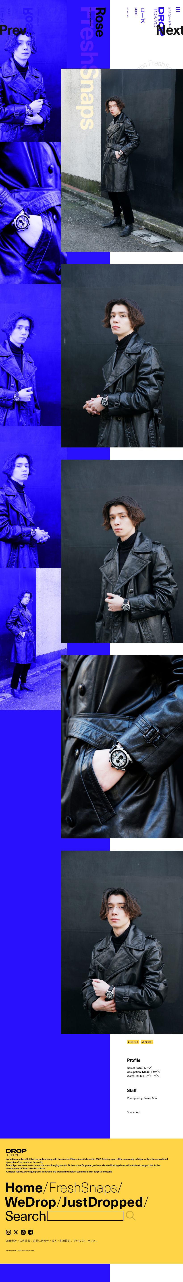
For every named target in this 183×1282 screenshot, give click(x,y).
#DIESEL (133, 1042)
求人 (54, 1241)
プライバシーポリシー (85, 1241)
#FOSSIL (146, 1042)
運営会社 (11, 1241)
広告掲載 (24, 1241)
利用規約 (65, 1241)
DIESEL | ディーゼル (147, 1076)
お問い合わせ (41, 1241)
